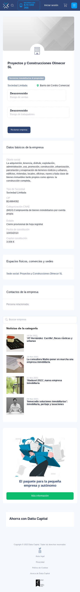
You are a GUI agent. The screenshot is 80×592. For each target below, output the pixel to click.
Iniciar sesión (51, 5)
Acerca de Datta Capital (40, 573)
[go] (6, 320)
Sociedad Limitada (17, 85)
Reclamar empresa (19, 130)
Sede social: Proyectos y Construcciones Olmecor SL (34, 273)
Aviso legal (40, 556)
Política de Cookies (40, 568)
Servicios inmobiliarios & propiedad (26, 78)
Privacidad (40, 562)
